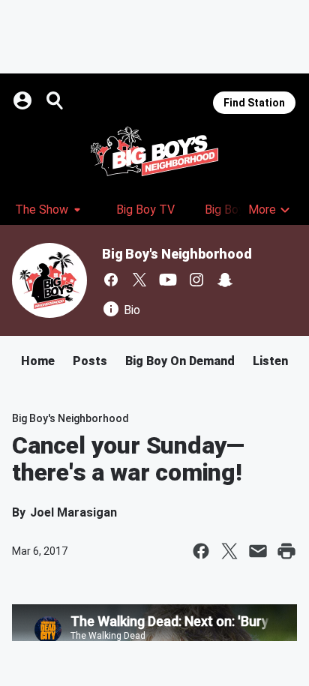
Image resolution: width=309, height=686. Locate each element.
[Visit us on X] (139, 280)
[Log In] (24, 100)
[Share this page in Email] (258, 551)
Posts (90, 361)
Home (38, 361)
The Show (41, 209)
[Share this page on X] (229, 551)
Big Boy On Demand (180, 361)
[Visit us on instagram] (197, 280)
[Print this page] (286, 551)
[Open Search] (55, 100)
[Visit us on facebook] (111, 280)
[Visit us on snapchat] (225, 280)
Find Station (254, 103)
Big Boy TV (145, 209)
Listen (270, 361)
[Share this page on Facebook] (201, 551)
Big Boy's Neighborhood (177, 254)
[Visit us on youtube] (168, 280)
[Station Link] (154, 151)
